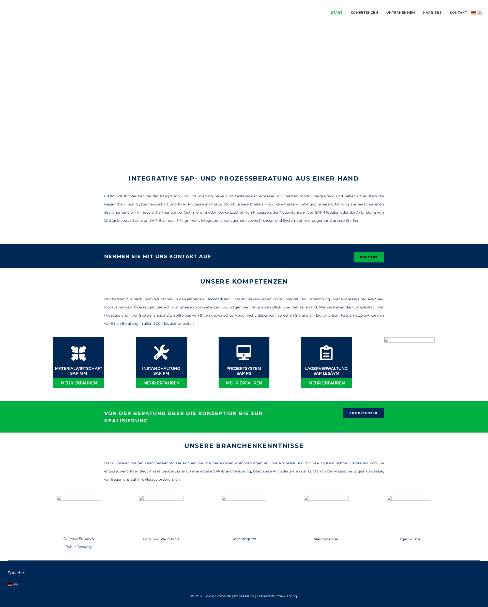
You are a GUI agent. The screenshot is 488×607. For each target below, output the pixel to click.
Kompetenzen (363, 413)
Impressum (244, 596)
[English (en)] (479, 12)
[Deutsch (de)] (473, 12)
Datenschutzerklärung (277, 596)
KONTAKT (369, 257)
